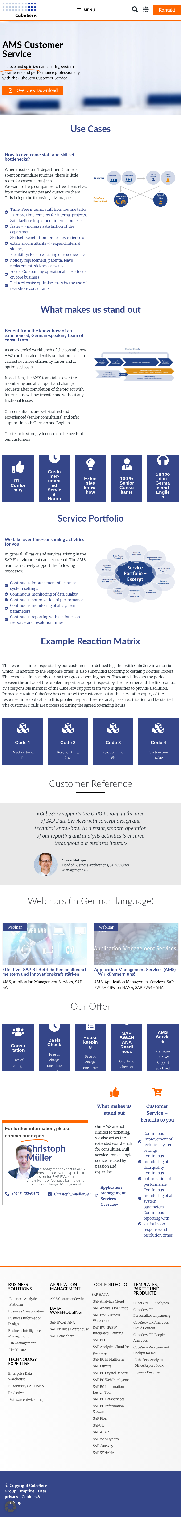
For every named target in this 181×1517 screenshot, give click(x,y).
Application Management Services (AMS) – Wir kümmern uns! (135, 972)
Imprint (27, 1491)
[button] (10, 1506)
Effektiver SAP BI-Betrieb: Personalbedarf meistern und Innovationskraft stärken (44, 972)
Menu (89, 10)
